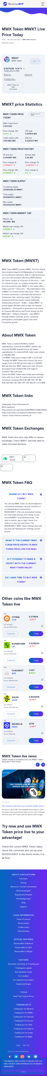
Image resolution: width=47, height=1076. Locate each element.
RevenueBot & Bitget (23, 951)
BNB (43, 383)
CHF (27, 383)
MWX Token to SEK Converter (13, 87)
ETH (39, 383)
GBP (29, 380)
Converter (11, 634)
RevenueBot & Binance (23, 943)
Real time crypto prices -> (14, 39)
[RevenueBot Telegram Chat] (35, 1057)
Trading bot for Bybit (23, 1037)
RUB (3, 383)
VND (19, 383)
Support (23, 907)
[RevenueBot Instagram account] (23, 1057)
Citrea (16, 617)
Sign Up (26, 1045)
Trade (36, 634)
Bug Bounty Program (23, 895)
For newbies (23, 976)
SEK (31, 383)
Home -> (4, 39)
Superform (18, 643)
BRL (40, 380)
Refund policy (23, 931)
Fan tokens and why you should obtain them (23, 806)
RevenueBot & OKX (23, 947)
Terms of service (23, 919)
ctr (14, 619)
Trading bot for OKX (23, 1025)
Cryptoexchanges (23, 984)
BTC (35, 383)
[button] (38, 765)
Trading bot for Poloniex (23, 1017)
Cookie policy (23, 927)
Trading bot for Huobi (23, 1033)
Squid (15, 697)
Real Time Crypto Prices (24, 996)
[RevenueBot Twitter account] (16, 1057)
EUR (25, 380)
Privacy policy (23, 923)
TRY (23, 383)
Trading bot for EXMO (23, 1013)
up (13, 646)
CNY (33, 380)
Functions (23, 879)
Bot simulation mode (23, 972)
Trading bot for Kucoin (23, 1021)
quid (14, 700)
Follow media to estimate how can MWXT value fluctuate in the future (22, 761)
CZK (15, 383)
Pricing (23, 883)
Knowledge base (23, 899)
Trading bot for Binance (24, 1009)
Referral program (23, 891)
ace (14, 673)
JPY (36, 380)
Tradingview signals (23, 968)
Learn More (8, 1066)
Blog (23, 903)
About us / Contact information (24, 887)
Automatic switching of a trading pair (23, 964)
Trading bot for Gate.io (23, 1029)
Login (18, 1045)
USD (21, 380)
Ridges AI (17, 724)
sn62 (15, 726)
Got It (23, 1072)
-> (29, 39)
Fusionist (18, 670)
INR (11, 383)
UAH (8, 383)
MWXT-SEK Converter (8, 43)
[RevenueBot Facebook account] (10, 1057)
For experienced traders (23, 980)
